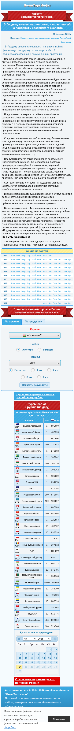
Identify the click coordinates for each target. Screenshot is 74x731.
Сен (55, 259)
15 (49, 658)
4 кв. (46, 377)
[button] (34, 385)
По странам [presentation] (12, 321)
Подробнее (10, 727)
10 (20, 658)
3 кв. (30, 377)
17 (20, 662)
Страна (35, 329)
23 (55, 662)
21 (43, 662)
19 (32, 662)
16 (55, 658)
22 (49, 662)
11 (26, 658)
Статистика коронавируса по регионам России (35, 681)
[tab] (12, 322)
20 (37, 662)
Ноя (65, 259)
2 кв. (56, 370)
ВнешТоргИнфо (37, 5)
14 (43, 658)
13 (37, 658)
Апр (28, 255)
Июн (39, 255)
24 (20, 667)
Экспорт (27, 349)
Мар (23, 255)
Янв (13, 255)
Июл (45, 255)
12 (32, 658)
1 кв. (40, 370)
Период (35, 356)
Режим (35, 343)
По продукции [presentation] (33, 321)
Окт (60, 259)
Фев (18, 255)
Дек (70, 259)
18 (26, 662)
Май (34, 255)
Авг (50, 255)
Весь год (20, 370)
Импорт (48, 349)
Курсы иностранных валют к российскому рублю (35, 396)
